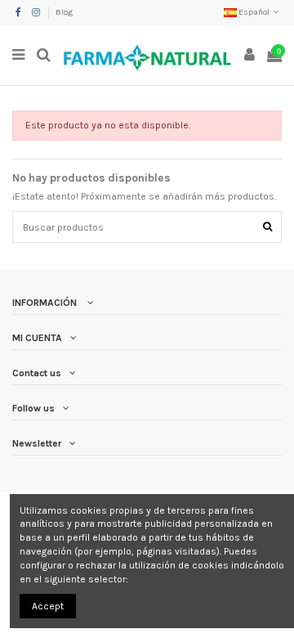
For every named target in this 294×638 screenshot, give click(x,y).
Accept (48, 606)
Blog (64, 12)
